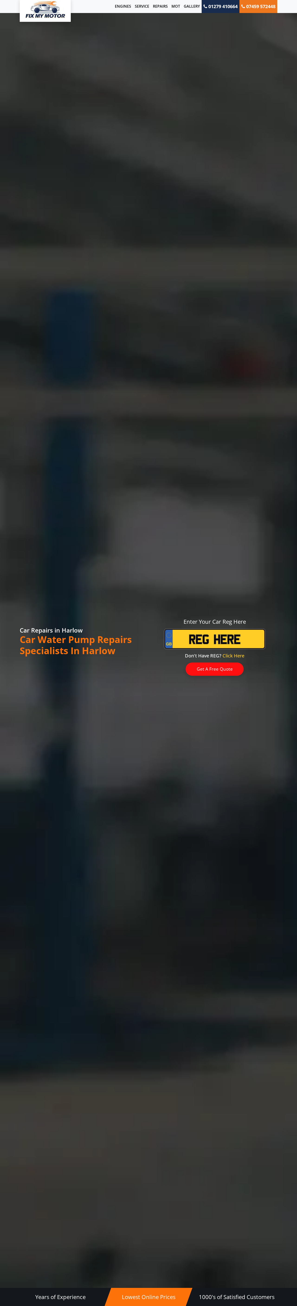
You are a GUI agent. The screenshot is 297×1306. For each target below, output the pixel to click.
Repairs (160, 6)
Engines (123, 6)
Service (142, 6)
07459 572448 (260, 6)
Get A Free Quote (215, 669)
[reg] (214, 642)
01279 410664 (222, 6)
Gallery (192, 6)
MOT (175, 6)
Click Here (233, 656)
